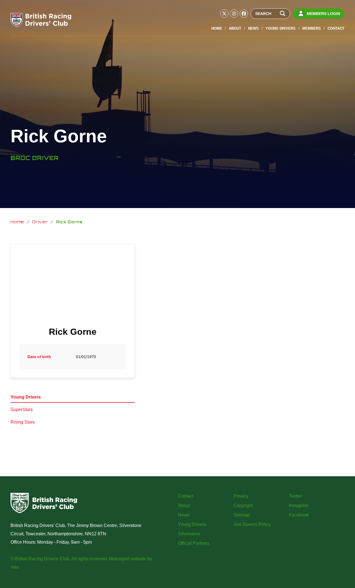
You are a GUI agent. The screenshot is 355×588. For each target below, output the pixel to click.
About (235, 28)
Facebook (299, 515)
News (253, 28)
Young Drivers (280, 28)
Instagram (298, 505)
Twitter (295, 496)
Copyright (243, 505)
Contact (336, 28)
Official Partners (193, 543)
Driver (40, 221)
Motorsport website (127, 558)
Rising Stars (23, 422)
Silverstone (189, 533)
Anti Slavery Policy (252, 524)
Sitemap (242, 515)
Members (311, 28)
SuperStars (22, 409)
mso (15, 567)
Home (216, 28)
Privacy (241, 496)
